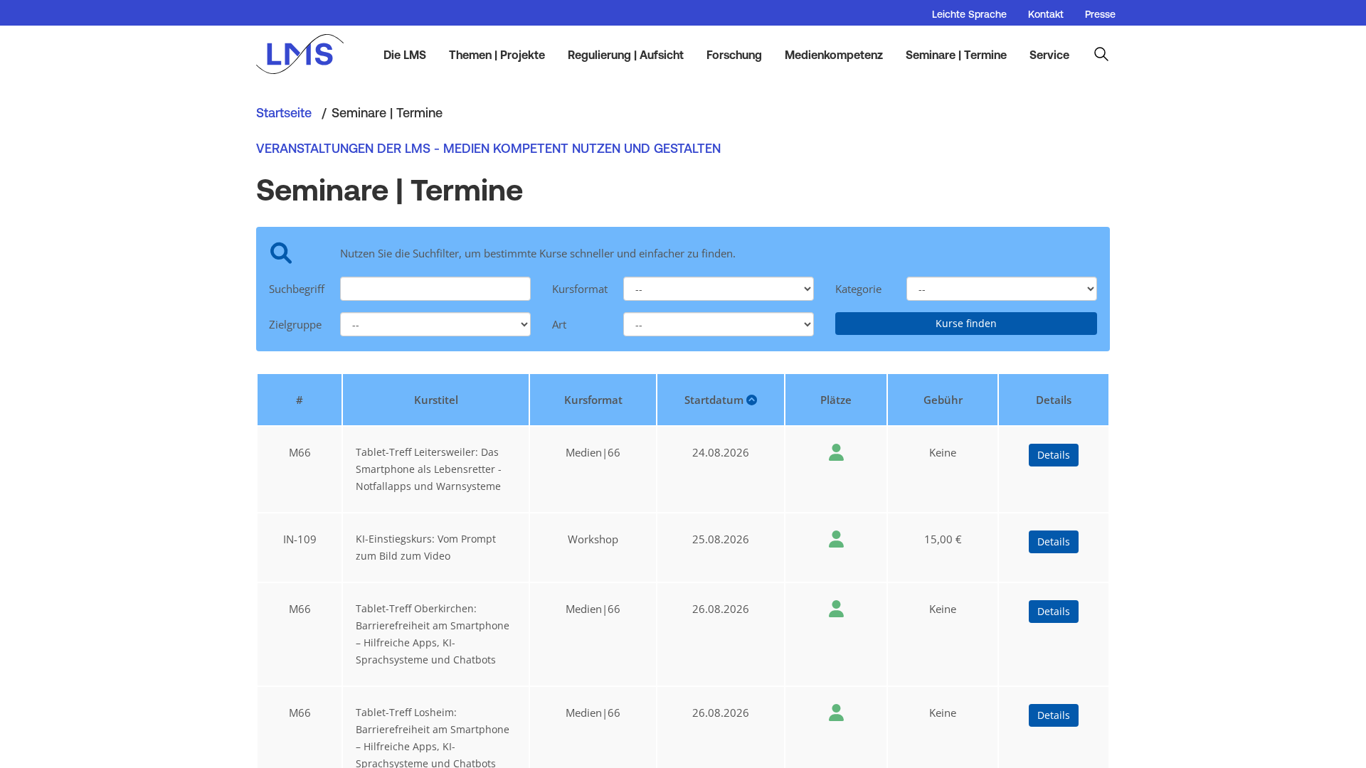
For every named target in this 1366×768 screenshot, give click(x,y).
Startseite (284, 112)
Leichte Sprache (969, 14)
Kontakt (1046, 14)
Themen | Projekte (497, 54)
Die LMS (404, 54)
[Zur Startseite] (307, 54)
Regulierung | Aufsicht (626, 54)
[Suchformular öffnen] (1101, 54)
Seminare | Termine (956, 54)
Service (1049, 54)
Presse (1100, 14)
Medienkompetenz (834, 54)
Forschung (734, 54)
